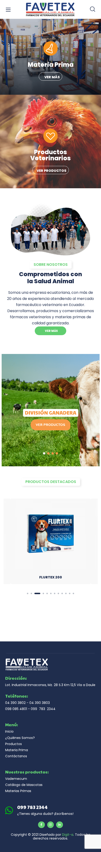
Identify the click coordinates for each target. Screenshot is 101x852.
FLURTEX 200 (50, 577)
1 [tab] (27, 593)
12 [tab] (73, 593)
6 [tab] (51, 593)
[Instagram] (50, 824)
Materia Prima (16, 750)
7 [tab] (54, 593)
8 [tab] (58, 593)
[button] (92, 9)
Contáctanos (16, 756)
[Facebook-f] (41, 824)
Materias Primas (18, 791)
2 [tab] (31, 593)
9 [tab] (62, 593)
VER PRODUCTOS (50, 425)
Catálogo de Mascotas (24, 784)
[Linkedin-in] (59, 824)
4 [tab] (43, 593)
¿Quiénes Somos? (20, 737)
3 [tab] (37, 593)
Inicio (9, 731)
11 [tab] (69, 593)
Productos (13, 744)
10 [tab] (66, 593)
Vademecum (16, 778)
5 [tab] (47, 593)
